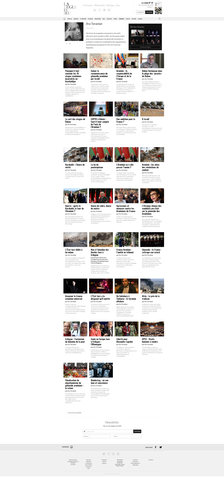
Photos (128, 19)
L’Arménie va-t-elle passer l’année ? (125, 166)
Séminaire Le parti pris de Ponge (120, 465)
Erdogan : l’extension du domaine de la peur (75, 340)
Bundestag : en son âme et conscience (99, 381)
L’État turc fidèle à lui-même (73, 251)
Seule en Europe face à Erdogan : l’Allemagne (100, 341)
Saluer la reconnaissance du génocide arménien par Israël (99, 74)
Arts (104, 19)
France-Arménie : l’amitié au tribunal (125, 251)
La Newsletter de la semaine (73, 462)
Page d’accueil (73, 460)
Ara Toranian (72, 84)
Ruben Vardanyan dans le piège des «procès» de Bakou (152, 73)
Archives (76, 19)
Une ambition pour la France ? (125, 120)
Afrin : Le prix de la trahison (151, 297)
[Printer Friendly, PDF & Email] (71, 448)
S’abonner (135, 465)
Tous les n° (140, 12)
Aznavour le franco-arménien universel (74, 297)
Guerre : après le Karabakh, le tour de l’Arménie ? (74, 208)
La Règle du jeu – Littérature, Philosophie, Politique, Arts (64, 18)
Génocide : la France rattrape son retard (151, 251)
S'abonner (149, 12)
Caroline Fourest (96, 259)
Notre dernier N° (135, 463)
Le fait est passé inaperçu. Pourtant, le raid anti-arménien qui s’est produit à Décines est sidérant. (126, 219)
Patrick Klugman (96, 263)
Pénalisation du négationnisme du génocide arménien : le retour (74, 384)
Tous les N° (135, 461)
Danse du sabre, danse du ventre (101, 207)
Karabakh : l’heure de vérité (75, 166)
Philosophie (98, 19)
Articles (69, 19)
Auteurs (134, 19)
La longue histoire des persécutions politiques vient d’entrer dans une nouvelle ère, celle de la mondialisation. (75, 350)
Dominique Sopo (103, 261)
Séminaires (121, 19)
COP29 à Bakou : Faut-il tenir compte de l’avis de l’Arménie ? (100, 122)
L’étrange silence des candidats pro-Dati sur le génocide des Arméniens (151, 209)
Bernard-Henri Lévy (99, 257)
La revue (140, 19)
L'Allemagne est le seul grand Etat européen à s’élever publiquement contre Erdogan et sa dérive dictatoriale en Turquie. (100, 353)
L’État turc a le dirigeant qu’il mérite (100, 297)
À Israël (145, 119)
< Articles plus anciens (74, 413)
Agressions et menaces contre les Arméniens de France (125, 208)
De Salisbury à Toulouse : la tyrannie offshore (126, 298)
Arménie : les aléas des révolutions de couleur (150, 167)
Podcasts (109, 19)
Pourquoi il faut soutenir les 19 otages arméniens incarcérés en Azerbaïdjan (73, 76)
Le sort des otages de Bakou (75, 120)
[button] (159, 19)
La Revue (135, 460)
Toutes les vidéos (145, 47)
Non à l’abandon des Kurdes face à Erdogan (100, 252)
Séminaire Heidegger (120, 462)
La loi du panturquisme (97, 166)
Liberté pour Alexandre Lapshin (124, 340)
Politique (90, 19)
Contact (151, 460)
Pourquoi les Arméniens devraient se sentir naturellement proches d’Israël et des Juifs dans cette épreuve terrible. (152, 128)
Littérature (83, 19)
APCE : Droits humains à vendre (150, 340)
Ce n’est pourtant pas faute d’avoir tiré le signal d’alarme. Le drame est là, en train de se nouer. (74, 175)
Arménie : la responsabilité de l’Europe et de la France (124, 74)
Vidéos (115, 19)
